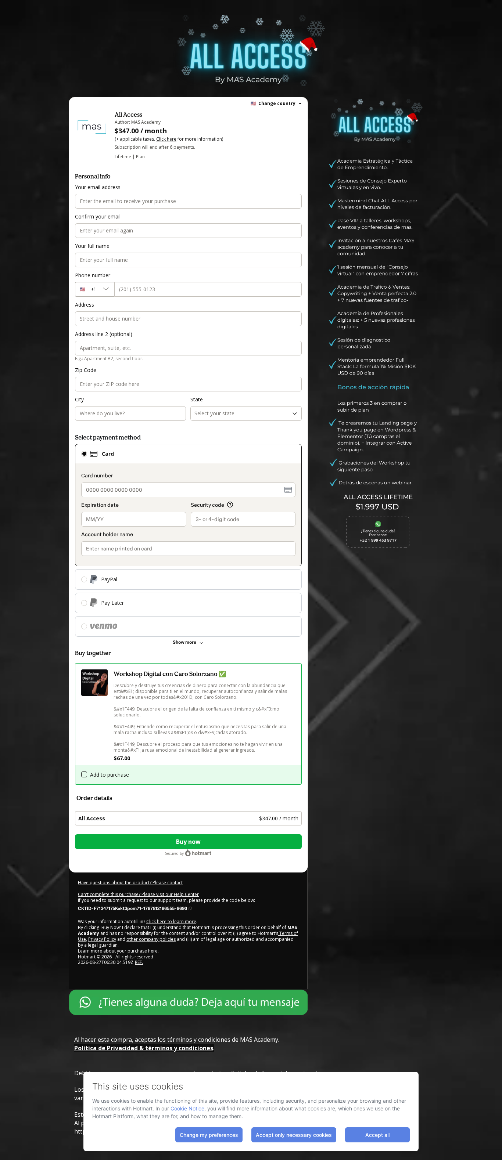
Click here (166, 139)
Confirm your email (98, 216)
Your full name (92, 245)
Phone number (92, 275)
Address (84, 304)
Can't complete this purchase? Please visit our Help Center (138, 894)
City (79, 399)
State (196, 399)
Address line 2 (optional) (103, 333)
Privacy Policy (102, 939)
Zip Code (85, 369)
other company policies (151, 939)
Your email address (98, 187)
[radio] (84, 454)
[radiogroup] (188, 540)
